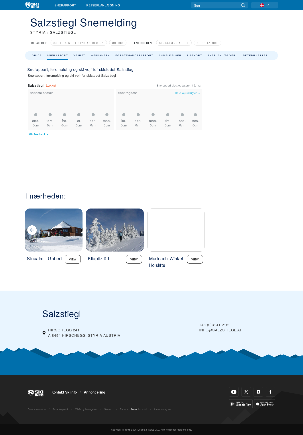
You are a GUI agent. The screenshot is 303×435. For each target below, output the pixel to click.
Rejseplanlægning (103, 5)
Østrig (118, 43)
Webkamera (100, 55)
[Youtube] (234, 392)
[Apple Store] (264, 403)
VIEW (73, 259)
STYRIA (38, 32)
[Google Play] (241, 403)
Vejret (79, 55)
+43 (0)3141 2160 (215, 324)
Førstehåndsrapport (134, 55)
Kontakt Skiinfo (64, 392)
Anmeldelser (170, 55)
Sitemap (108, 409)
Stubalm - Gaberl (174, 43)
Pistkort (194, 55)
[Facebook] (270, 392)
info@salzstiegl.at (220, 330)
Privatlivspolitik (60, 409)
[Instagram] (258, 392)
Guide (37, 55)
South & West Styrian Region (78, 43)
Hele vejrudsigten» (187, 93)
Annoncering (94, 392)
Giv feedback (37, 134)
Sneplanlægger (222, 55)
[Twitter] (246, 392)
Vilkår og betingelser (86, 409)
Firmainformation (37, 409)
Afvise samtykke (162, 409)
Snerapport (65, 5)
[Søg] (243, 5)
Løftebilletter (254, 55)
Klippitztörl (207, 43)
